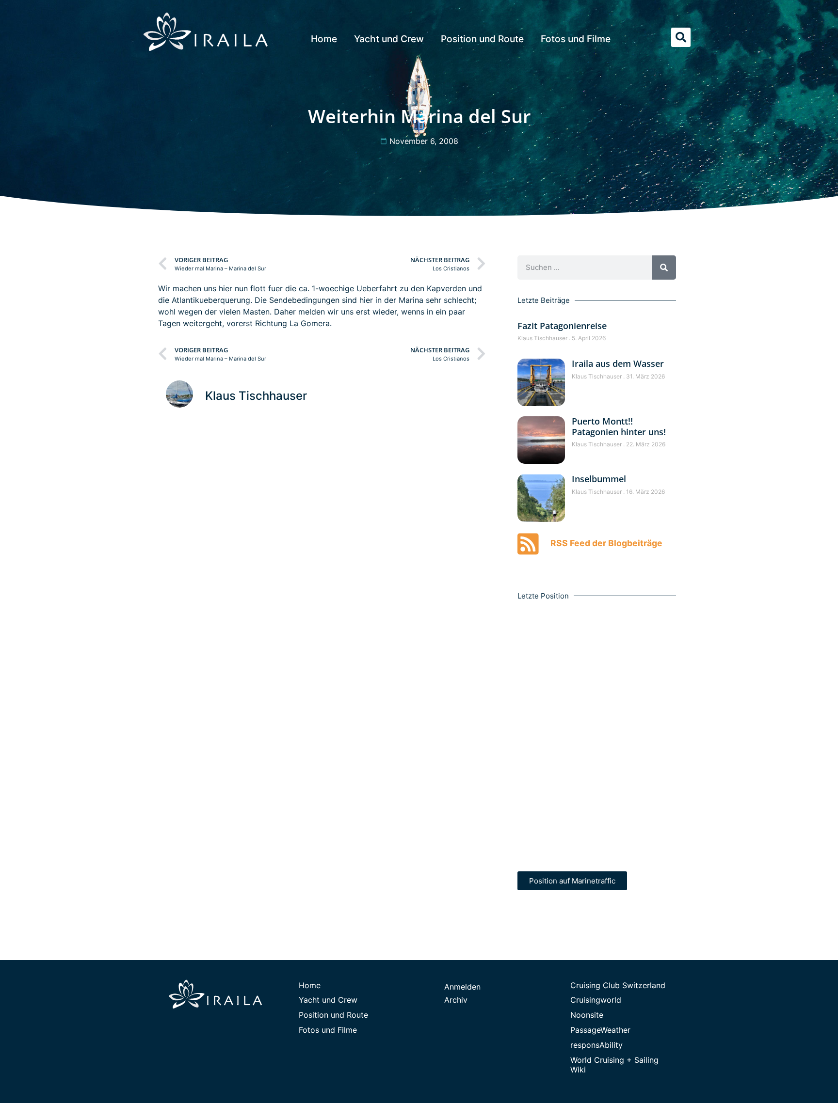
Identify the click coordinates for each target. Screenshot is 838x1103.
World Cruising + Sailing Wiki (614, 1065)
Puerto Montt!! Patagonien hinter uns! (619, 426)
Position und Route (482, 39)
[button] (681, 37)
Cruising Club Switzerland (617, 985)
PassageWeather (600, 1030)
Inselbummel (599, 479)
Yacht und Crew (389, 39)
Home (324, 39)
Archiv (455, 1000)
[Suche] (664, 267)
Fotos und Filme (576, 39)
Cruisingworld (595, 1000)
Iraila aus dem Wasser (618, 363)
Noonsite (586, 1015)
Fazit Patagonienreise (562, 325)
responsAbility (596, 1045)
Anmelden (462, 987)
